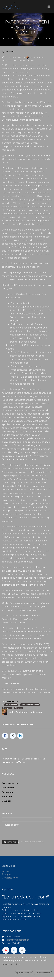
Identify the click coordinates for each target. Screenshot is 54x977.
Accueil (5, 871)
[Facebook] (5, 736)
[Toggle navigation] (49, 6)
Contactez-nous (10, 877)
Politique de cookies (11, 964)
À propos (6, 874)
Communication (11, 705)
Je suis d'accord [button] (43, 973)
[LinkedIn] (20, 736)
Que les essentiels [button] (24, 973)
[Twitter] (13, 736)
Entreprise (7, 708)
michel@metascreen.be (18, 939)
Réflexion (18, 708)
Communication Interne (30, 705)
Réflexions (10, 51)
